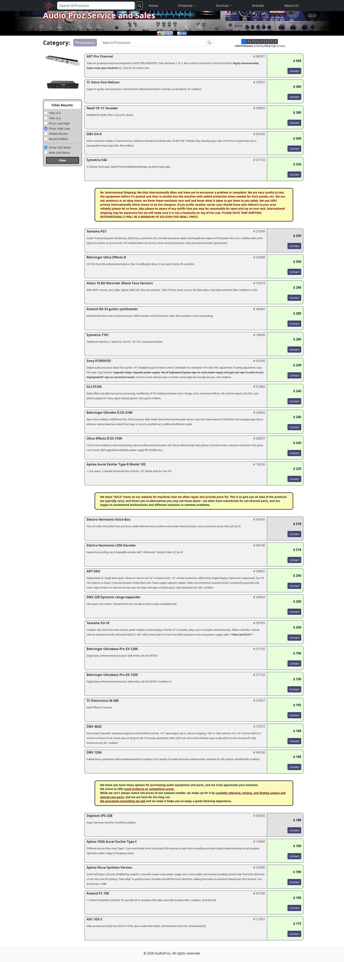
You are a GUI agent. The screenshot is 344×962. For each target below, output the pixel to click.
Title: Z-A (55, 118)
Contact (294, 71)
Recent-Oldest (58, 139)
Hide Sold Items (59, 152)
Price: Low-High (59, 123)
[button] (187, 6)
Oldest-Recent (58, 134)
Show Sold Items (60, 147)
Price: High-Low (59, 128)
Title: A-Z (55, 113)
